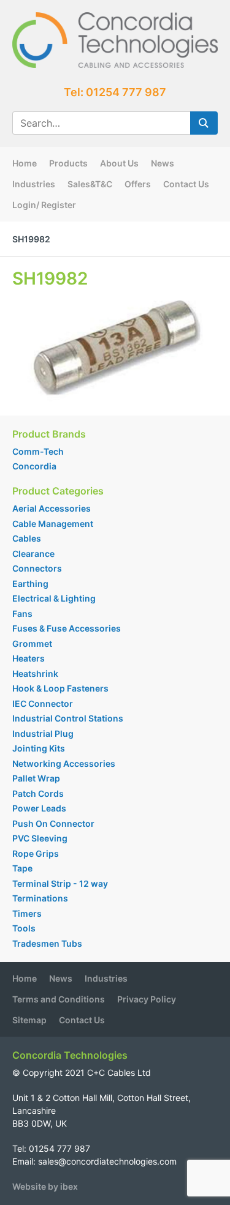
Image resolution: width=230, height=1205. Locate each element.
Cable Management (52, 523)
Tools (24, 928)
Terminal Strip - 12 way (60, 883)
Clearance (33, 553)
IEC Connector (42, 703)
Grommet (32, 643)
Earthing (30, 583)
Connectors (37, 568)
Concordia (34, 466)
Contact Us (186, 184)
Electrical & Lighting (54, 598)
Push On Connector (53, 823)
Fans (22, 613)
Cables (26, 538)
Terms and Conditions (58, 999)
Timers (27, 913)
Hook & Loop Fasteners (60, 688)
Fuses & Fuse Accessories (66, 628)
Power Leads (39, 808)
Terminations (40, 898)
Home (24, 163)
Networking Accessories (63, 763)
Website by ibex (45, 1186)
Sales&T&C (89, 184)
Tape (22, 868)
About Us (119, 163)
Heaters (28, 658)
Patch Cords (38, 793)
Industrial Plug (43, 733)
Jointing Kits (38, 748)
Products (68, 163)
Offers (138, 184)
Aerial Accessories (51, 508)
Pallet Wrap (37, 778)
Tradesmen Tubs (47, 943)
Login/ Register (44, 205)
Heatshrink (35, 673)
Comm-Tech (38, 451)
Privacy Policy (146, 999)
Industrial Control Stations (67, 718)
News (162, 163)
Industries (33, 184)
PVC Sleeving (39, 838)
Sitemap (29, 1020)
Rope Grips (35, 853)
